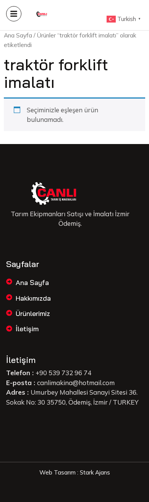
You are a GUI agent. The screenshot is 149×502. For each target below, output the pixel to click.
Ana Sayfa (18, 35)
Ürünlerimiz (33, 313)
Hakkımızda (33, 298)
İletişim (27, 328)
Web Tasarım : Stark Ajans (74, 472)
